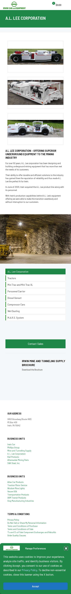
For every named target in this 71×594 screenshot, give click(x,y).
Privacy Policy (29, 570)
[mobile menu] (52, 5)
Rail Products (13, 457)
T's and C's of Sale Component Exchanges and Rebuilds (31, 532)
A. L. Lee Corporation (16, 453)
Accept (35, 586)
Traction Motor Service (17, 485)
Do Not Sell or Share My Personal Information (26, 523)
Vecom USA (12, 491)
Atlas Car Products (15, 482)
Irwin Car (11, 444)
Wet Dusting (14, 311)
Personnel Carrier (16, 291)
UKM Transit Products (16, 497)
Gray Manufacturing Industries (20, 501)
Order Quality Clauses (16, 535)
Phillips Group (13, 447)
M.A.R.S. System (16, 317)
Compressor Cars (16, 304)
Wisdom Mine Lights (16, 488)
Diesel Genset (14, 297)
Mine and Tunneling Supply (19, 450)
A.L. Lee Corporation (18, 271)
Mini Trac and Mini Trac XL (20, 284)
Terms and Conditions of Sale (20, 529)
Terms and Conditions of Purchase (22, 526)
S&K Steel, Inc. (13, 463)
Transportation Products (18, 494)
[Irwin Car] (14, 5)
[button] (66, 548)
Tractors (12, 278)
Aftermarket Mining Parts (18, 460)
